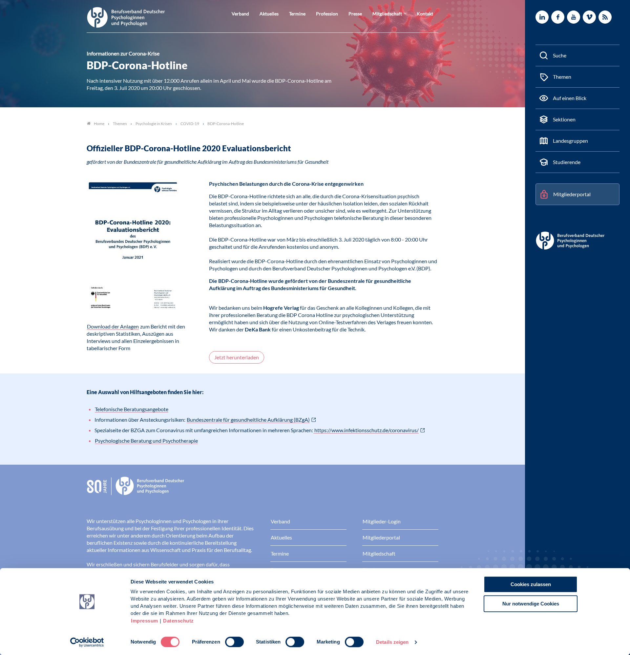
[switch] (234, 642)
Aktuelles (269, 13)
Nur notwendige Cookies (530, 603)
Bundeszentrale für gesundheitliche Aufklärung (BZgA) (248, 419)
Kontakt (425, 13)
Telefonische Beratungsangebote (131, 409)
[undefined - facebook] (557, 17)
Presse (355, 13)
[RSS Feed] (605, 17)
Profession (327, 13)
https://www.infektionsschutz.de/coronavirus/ (366, 430)
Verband (240, 13)
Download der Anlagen (113, 326)
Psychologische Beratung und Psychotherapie (146, 440)
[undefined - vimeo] (589, 17)
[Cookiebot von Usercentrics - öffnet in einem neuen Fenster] (87, 642)
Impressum (144, 620)
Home (99, 123)
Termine (297, 13)
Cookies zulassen (531, 584)
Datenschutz (178, 620)
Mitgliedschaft (387, 13)
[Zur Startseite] (126, 16)
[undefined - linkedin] (542, 17)
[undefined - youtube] (573, 17)
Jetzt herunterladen (236, 357)
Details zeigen (392, 642)
